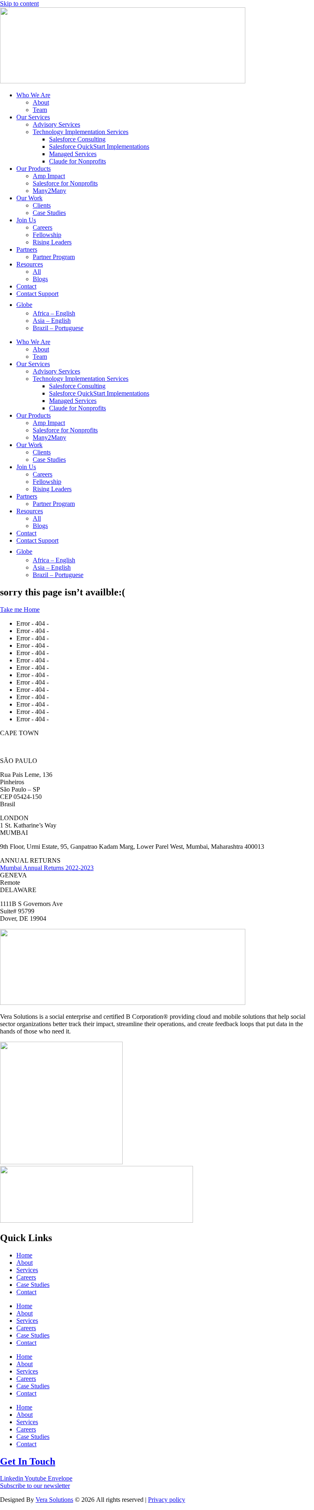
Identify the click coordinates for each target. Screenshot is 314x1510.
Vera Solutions (54, 1499)
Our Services (33, 117)
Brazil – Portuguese (58, 327)
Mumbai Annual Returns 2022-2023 (47, 867)
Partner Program (54, 256)
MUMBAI (14, 832)
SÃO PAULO (18, 760)
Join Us (26, 220)
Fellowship (47, 234)
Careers (42, 227)
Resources (29, 264)
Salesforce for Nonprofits (65, 183)
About (41, 102)
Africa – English (54, 313)
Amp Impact (49, 175)
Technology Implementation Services (80, 131)
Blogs (40, 278)
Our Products (33, 168)
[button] (157, 733)
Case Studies (49, 212)
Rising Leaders (52, 242)
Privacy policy (166, 1499)
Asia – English (52, 320)
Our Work (29, 198)
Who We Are (33, 95)
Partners (26, 249)
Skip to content (19, 3)
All (37, 271)
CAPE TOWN (19, 732)
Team (40, 109)
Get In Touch (27, 1461)
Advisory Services (56, 124)
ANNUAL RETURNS (30, 860)
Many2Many (49, 190)
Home (24, 1255)
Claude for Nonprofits (77, 161)
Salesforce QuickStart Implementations (99, 146)
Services (27, 1269)
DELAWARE (18, 889)
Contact (26, 286)
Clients (42, 205)
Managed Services (72, 153)
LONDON (14, 817)
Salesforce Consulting (77, 139)
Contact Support (37, 293)
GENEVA (13, 875)
